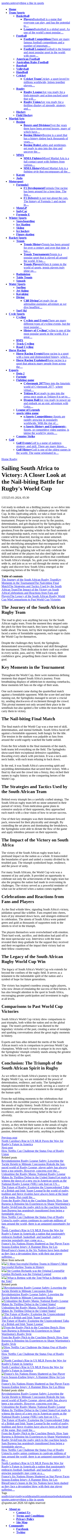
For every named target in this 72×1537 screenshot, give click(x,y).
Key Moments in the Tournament (31, 581)
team (32, 1496)
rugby (19, 1496)
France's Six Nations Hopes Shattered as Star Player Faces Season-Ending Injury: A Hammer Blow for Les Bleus (35, 1385)
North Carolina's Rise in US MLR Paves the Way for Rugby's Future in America (32, 1369)
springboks (56, 1496)
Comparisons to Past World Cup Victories (36, 599)
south (4, 1496)
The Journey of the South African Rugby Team (28, 579)
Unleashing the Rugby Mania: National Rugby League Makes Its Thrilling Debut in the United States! (33, 1309)
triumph (67, 1496)
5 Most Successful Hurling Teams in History (34, 1265)
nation (46, 1496)
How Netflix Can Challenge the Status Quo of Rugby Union (32, 1355)
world (26, 1496)
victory (12, 1496)
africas (39, 1496)
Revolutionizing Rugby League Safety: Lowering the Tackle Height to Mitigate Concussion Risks (32, 1296)
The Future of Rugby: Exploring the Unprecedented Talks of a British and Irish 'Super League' (35, 1322)
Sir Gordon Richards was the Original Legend (32, 1272)
